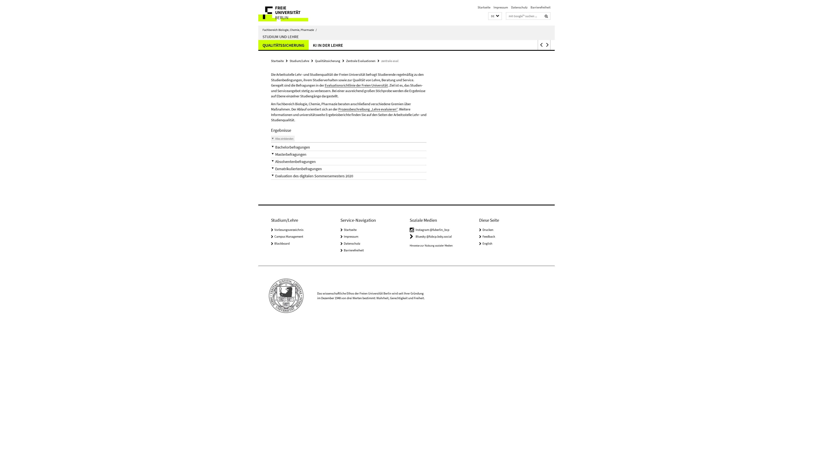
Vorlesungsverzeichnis (288, 230)
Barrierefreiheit (540, 7)
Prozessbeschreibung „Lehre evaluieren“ (368, 109)
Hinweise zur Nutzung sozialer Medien (431, 245)
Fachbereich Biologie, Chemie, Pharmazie (290, 29)
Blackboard (282, 243)
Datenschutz (519, 7)
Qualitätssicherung (283, 45)
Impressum (501, 7)
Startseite (484, 7)
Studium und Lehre (281, 36)
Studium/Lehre (299, 61)
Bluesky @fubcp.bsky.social (434, 236)
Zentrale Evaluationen (360, 61)
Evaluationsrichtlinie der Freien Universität (356, 85)
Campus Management (288, 236)
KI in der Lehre (328, 45)
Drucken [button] (488, 230)
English (487, 243)
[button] (495, 16)
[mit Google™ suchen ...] (546, 16)
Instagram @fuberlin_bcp (432, 230)
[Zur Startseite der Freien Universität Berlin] (293, 12)
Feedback (489, 236)
